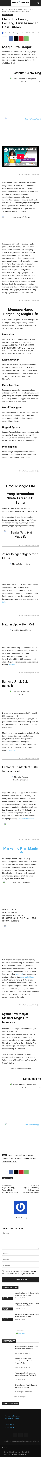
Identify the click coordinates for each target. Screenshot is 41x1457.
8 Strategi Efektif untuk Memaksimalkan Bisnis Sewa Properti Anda (25, 1361)
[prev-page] (3, 1324)
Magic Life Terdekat (22, 9)
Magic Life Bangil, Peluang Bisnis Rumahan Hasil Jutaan (10, 1190)
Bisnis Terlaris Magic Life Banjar (29, 174)
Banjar (10, 1155)
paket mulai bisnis (27, 977)
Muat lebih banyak (19, 1397)
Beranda (5, 9)
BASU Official (9, 1427)
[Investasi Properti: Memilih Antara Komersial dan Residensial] (7, 1349)
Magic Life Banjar (28, 1155)
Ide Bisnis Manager (13, 33)
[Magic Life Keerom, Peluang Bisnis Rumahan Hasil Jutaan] (7, 1296)
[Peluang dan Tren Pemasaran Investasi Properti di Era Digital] (7, 1376)
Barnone (12, 750)
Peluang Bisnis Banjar (29, 1158)
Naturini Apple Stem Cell (18, 624)
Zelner (4, 602)
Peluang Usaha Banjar (10, 1161)
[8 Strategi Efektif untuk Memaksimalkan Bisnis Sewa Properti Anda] (7, 1361)
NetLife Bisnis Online (11, 1418)
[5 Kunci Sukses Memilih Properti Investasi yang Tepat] (7, 1388)
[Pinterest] (21, 38)
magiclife (6, 1158)
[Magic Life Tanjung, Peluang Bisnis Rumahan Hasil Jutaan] (7, 1306)
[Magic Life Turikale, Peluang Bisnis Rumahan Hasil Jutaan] (7, 1317)
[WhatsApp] (26, 38)
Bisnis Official (9, 1425)
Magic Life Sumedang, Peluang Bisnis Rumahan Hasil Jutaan (31, 1190)
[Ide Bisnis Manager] (3, 33)
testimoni (19, 974)
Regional (12, 9)
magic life (18, 1155)
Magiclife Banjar (16, 1158)
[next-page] (7, 1324)
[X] (16, 38)
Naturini (12, 665)
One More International (12, 1416)
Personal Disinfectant (26, 819)
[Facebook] (11, 38)
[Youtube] (26, 1435)
